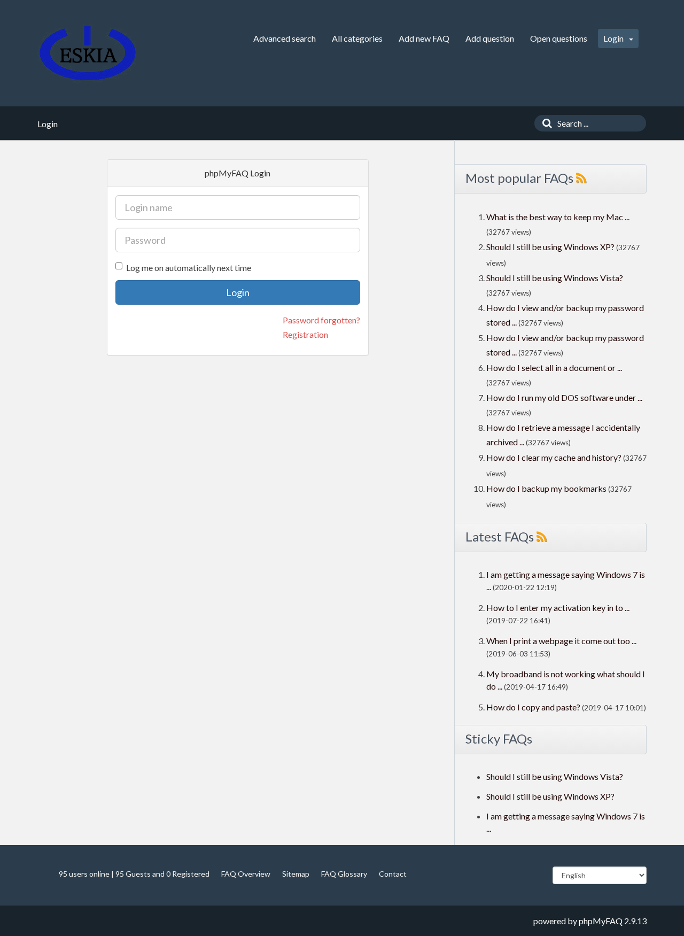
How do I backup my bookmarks (546, 488)
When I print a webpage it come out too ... (561, 641)
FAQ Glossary (344, 873)
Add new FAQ (424, 38)
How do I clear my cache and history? (553, 457)
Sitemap (295, 873)
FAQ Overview (245, 873)
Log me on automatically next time (188, 267)
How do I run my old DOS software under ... (564, 397)
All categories (357, 38)
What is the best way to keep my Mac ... (557, 217)
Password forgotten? (321, 320)
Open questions (558, 38)
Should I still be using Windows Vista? (554, 278)
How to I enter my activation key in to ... (557, 607)
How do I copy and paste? (533, 707)
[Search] (544, 123)
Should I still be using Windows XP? (551, 247)
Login (614, 38)
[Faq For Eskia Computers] (87, 53)
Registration (305, 334)
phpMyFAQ (601, 921)
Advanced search (284, 38)
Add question (489, 38)
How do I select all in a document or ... (554, 367)
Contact (393, 873)
